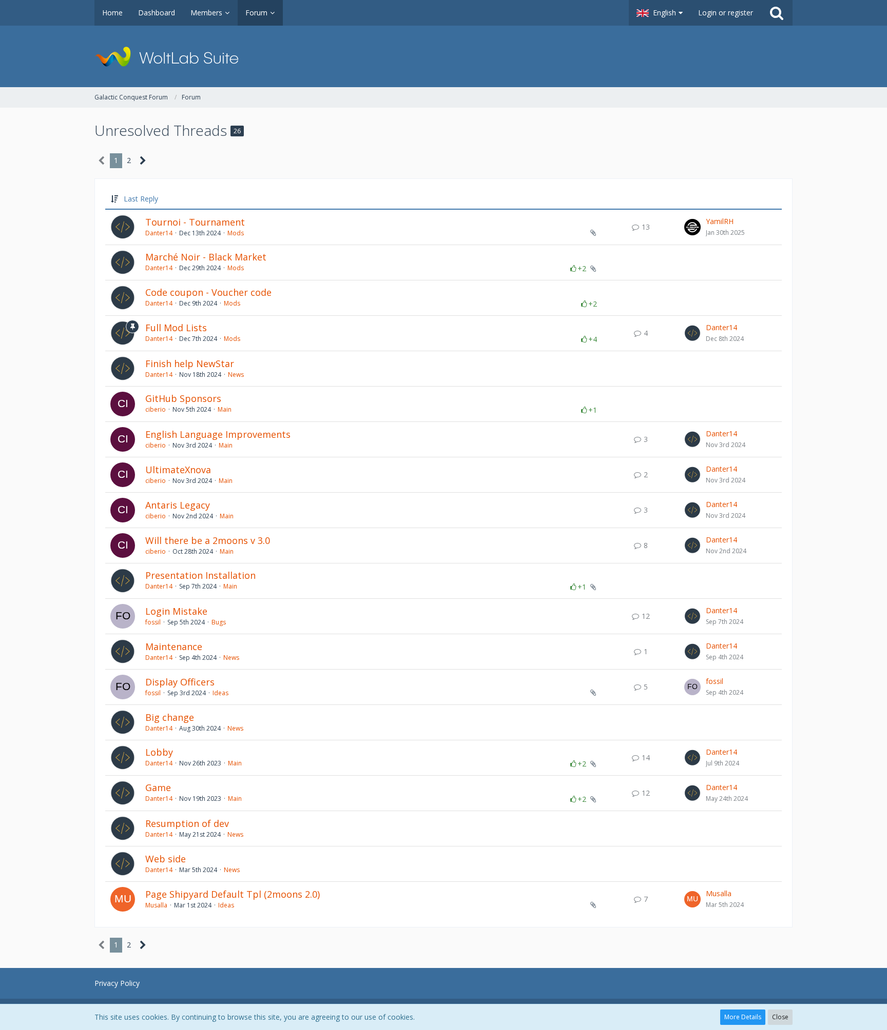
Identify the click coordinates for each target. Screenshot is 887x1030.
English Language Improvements (218, 434)
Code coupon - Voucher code (208, 292)
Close (780, 1017)
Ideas (220, 693)
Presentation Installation (200, 575)
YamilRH (720, 221)
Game (158, 787)
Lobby (159, 752)
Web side (165, 859)
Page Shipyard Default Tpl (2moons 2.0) (232, 894)
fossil (153, 622)
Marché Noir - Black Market (205, 257)
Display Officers (180, 682)
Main (225, 409)
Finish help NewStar (189, 363)
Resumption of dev (187, 823)
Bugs (218, 622)
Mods (235, 233)
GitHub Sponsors (183, 398)
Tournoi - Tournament (195, 222)
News (236, 374)
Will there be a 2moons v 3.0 (207, 540)
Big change (169, 717)
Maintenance (173, 646)
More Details (742, 1017)
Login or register (725, 12)
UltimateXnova (178, 469)
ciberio (155, 409)
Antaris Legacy (177, 505)
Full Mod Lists (176, 327)
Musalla (156, 905)
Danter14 (158, 233)
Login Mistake (176, 611)
